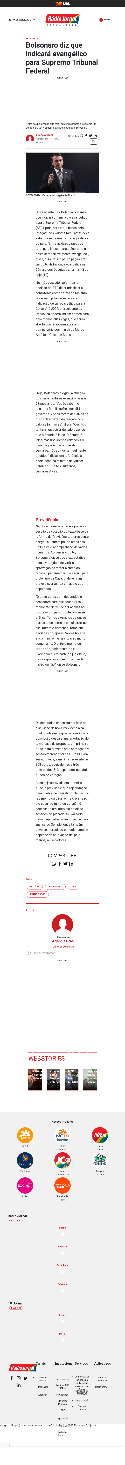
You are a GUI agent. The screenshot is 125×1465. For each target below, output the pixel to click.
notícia (34, 886)
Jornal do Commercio (102, 1379)
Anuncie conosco (82, 1408)
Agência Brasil (44, 135)
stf (73, 886)
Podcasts (43, 1387)
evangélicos (37, 894)
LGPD (62, 1410)
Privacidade (62, 1394)
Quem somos (62, 1379)
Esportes (43, 1394)
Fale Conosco (62, 1426)
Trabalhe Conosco (62, 1434)
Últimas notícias (43, 1379)
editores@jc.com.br (64, 946)
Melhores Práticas (62, 1402)
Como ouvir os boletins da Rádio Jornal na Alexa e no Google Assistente (82, 1385)
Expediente (62, 1418)
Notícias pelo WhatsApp (82, 1392)
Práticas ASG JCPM (62, 1387)
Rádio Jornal (101, 1387)
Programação (82, 1400)
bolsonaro (55, 886)
